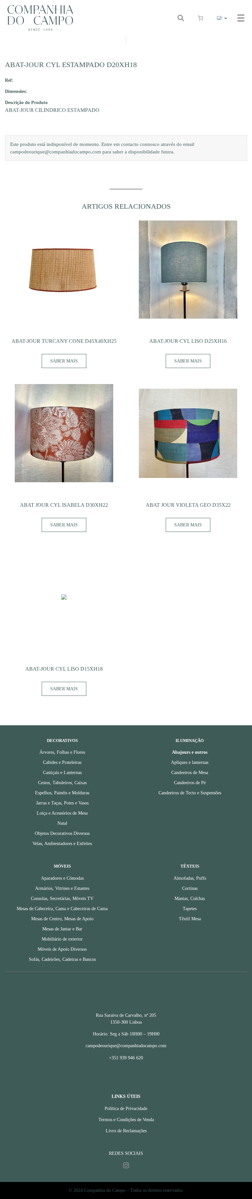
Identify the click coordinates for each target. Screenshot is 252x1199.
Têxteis (189, 866)
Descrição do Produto (26, 102)
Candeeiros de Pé (190, 782)
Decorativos (62, 740)
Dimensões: (16, 91)
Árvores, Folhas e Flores (62, 752)
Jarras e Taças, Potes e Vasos (62, 803)
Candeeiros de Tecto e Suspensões (189, 792)
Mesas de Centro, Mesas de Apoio (62, 918)
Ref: (9, 80)
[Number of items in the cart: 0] (200, 18)
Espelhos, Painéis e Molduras (62, 792)
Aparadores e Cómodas (62, 878)
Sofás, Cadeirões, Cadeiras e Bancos (62, 959)
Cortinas (190, 888)
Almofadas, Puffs (190, 878)
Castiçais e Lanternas (62, 772)
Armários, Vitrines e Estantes (62, 888)
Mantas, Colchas (190, 898)
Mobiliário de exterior (62, 939)
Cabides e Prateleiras (62, 762)
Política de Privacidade (126, 1108)
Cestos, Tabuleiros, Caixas (62, 782)
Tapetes (190, 908)
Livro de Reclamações (126, 1130)
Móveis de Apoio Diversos (62, 949)
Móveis (62, 866)
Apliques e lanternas (189, 762)
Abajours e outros (189, 752)
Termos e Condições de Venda (126, 1119)
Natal (62, 823)
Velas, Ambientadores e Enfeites (62, 843)
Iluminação (190, 740)
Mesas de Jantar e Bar (62, 928)
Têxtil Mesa (190, 918)
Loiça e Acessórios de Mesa (62, 813)
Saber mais (64, 361)
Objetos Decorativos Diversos (62, 833)
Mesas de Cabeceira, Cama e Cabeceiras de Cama (62, 908)
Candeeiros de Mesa (189, 772)
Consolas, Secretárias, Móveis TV (62, 898)
